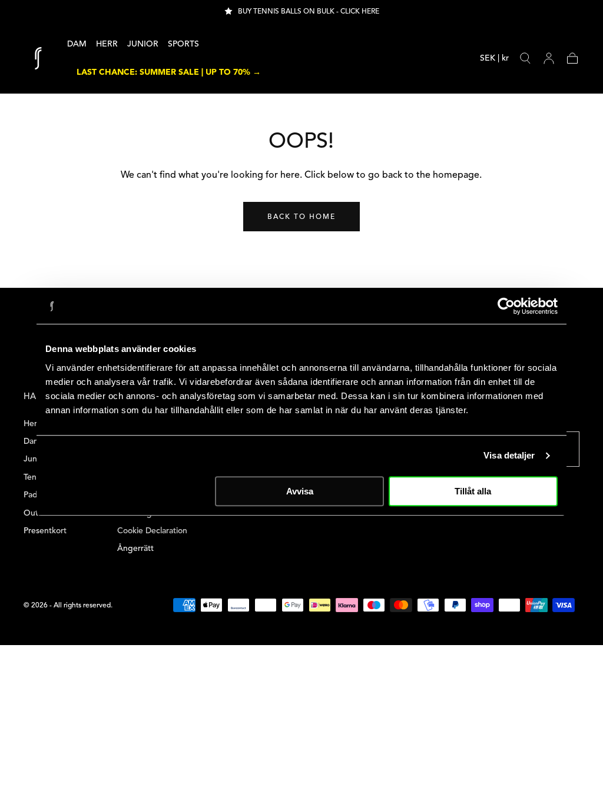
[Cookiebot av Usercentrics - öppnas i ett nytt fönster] (506, 306)
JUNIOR (142, 44)
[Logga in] (549, 58)
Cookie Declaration (152, 531)
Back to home (301, 216)
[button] (494, 60)
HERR (107, 44)
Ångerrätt (135, 548)
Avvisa (299, 491)
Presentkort (45, 531)
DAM (77, 44)
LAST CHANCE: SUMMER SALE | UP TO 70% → (169, 72)
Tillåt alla (473, 491)
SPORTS (183, 44)
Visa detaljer (509, 455)
